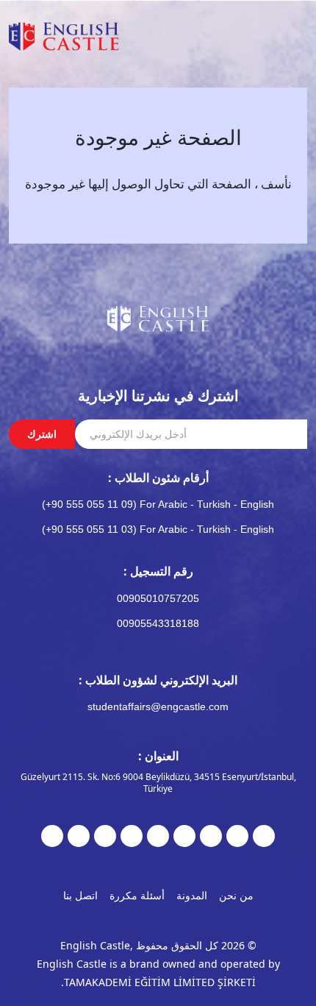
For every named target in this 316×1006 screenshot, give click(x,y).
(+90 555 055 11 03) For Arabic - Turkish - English (158, 529)
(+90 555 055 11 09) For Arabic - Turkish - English (158, 504)
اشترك (42, 434)
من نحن (236, 895)
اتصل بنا (80, 895)
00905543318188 (158, 623)
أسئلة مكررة (137, 895)
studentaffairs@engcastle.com (158, 706)
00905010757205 (158, 598)
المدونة (191, 895)
